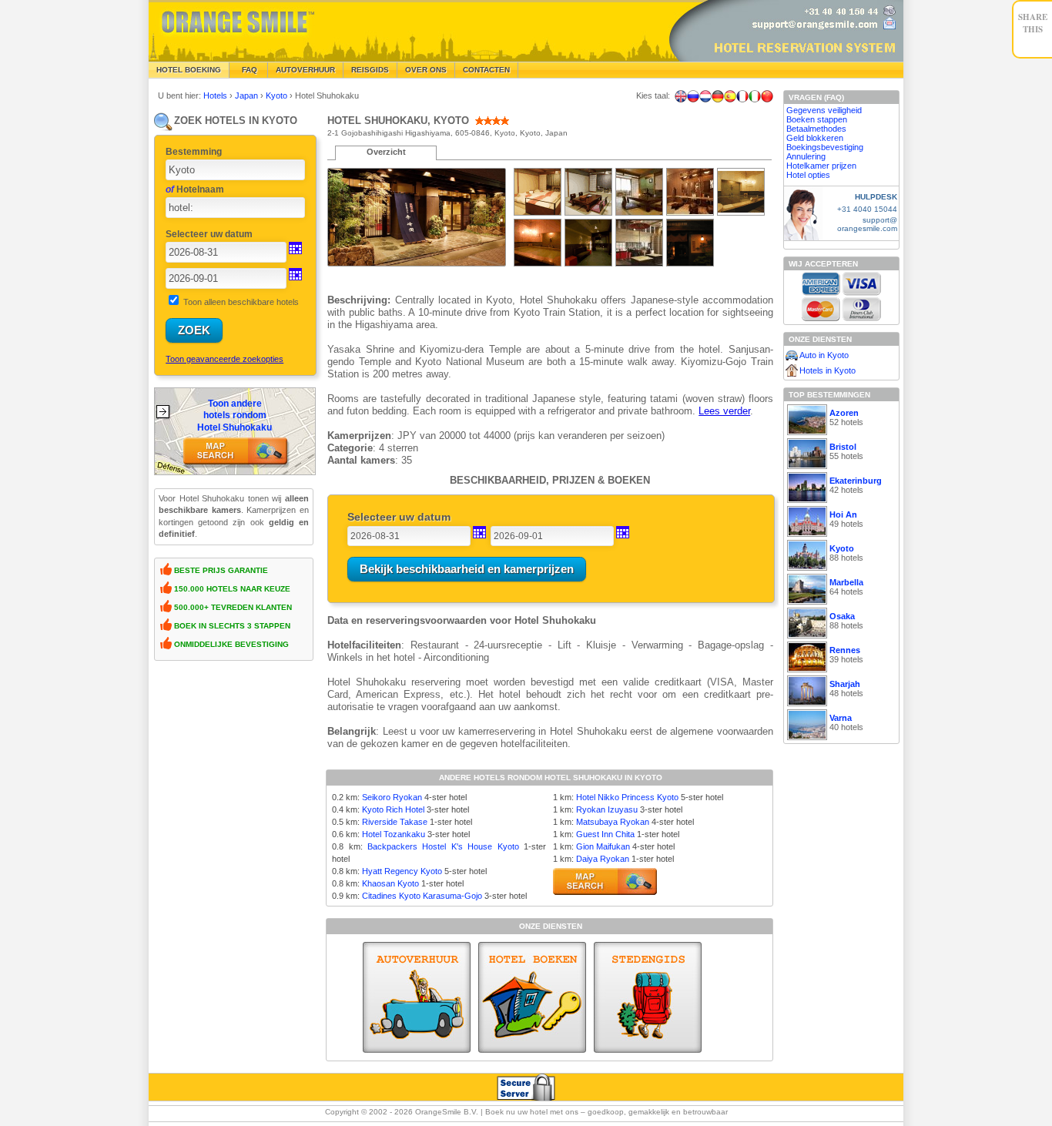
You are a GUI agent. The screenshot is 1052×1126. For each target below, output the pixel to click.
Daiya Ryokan (602, 858)
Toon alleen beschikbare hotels (241, 302)
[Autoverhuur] (417, 997)
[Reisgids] (648, 997)
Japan (247, 95)
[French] (742, 96)
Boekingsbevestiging (824, 147)
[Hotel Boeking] (532, 997)
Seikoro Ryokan (392, 797)
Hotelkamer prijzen (821, 165)
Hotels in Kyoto (827, 370)
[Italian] (755, 96)
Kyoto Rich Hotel (393, 809)
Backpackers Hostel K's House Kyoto (443, 846)
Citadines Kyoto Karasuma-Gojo (422, 895)
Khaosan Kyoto (390, 883)
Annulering (806, 156)
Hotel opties (808, 174)
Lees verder (724, 411)
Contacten (486, 69)
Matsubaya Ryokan (612, 821)
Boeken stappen (816, 119)
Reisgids (370, 69)
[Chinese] (767, 96)
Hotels (216, 95)
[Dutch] (705, 96)
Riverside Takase (394, 821)
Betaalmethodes (816, 128)
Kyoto (278, 95)
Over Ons (426, 69)
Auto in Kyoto (824, 355)
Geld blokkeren (814, 137)
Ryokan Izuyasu (607, 809)
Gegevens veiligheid (824, 110)
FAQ (248, 69)
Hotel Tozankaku (393, 834)
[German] (718, 96)
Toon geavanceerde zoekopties (224, 359)
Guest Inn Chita (605, 834)
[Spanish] (730, 96)
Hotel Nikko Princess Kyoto (627, 797)
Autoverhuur (305, 69)
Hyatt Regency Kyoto (402, 871)
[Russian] (693, 96)
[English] (681, 96)
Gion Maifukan (603, 846)
